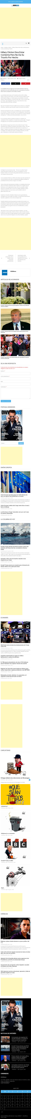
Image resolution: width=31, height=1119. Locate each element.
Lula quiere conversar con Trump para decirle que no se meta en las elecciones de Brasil (20, 1066)
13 (14, 1100)
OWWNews (4, 78)
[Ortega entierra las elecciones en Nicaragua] (15, 765)
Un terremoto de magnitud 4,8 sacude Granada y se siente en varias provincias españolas (20, 1039)
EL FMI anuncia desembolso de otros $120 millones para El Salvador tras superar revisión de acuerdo (14, 662)
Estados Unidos (7, 47)
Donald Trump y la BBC (7, 860)
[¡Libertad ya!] (15, 794)
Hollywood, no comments (8, 833)
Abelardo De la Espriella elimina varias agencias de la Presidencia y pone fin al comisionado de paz (15, 959)
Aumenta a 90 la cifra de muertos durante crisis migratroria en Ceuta (13, 559)
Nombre (3, 371)
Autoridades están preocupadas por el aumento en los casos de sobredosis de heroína (22, 258)
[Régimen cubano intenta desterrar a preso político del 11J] (15, 928)
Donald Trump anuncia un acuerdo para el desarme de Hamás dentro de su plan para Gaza (15, 565)
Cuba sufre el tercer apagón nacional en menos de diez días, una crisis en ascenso (15, 952)
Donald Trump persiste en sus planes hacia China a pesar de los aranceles (14, 332)
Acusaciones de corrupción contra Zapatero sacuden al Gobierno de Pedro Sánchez (15, 965)
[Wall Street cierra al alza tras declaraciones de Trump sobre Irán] (15, 632)
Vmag (5, 1117)
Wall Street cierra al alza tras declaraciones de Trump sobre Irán (15, 645)
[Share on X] (15, 83)
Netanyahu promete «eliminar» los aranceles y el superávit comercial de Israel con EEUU (13, 675)
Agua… (3, 888)
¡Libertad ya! (4, 806)
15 (24, 1100)
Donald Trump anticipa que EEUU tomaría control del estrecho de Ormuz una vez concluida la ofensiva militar (14, 548)
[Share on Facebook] (5, 83)
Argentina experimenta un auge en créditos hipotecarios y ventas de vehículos (12, 656)
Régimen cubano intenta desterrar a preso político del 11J (15, 942)
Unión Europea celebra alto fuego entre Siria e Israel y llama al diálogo (15, 506)
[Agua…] (15, 876)
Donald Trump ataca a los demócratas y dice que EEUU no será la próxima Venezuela (15, 358)
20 (14, 1102)
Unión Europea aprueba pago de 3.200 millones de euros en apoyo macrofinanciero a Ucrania (14, 495)
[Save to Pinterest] (25, 83)
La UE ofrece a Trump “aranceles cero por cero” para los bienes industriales (15, 512)
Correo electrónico (5, 376)
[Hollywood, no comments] (15, 821)
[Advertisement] (15, 23)
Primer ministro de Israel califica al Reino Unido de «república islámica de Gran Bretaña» (20, 1057)
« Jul (2, 1111)
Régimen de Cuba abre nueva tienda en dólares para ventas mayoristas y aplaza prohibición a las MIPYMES (15, 669)
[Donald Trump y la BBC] (15, 848)
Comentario (4, 386)
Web (2, 381)
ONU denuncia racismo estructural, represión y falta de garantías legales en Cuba (15, 972)
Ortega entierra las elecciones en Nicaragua (15, 778)
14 (19, 1100)
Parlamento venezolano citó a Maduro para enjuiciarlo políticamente (9, 258)
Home (2, 47)
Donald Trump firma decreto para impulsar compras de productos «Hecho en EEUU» (15, 306)
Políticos (2, 80)
